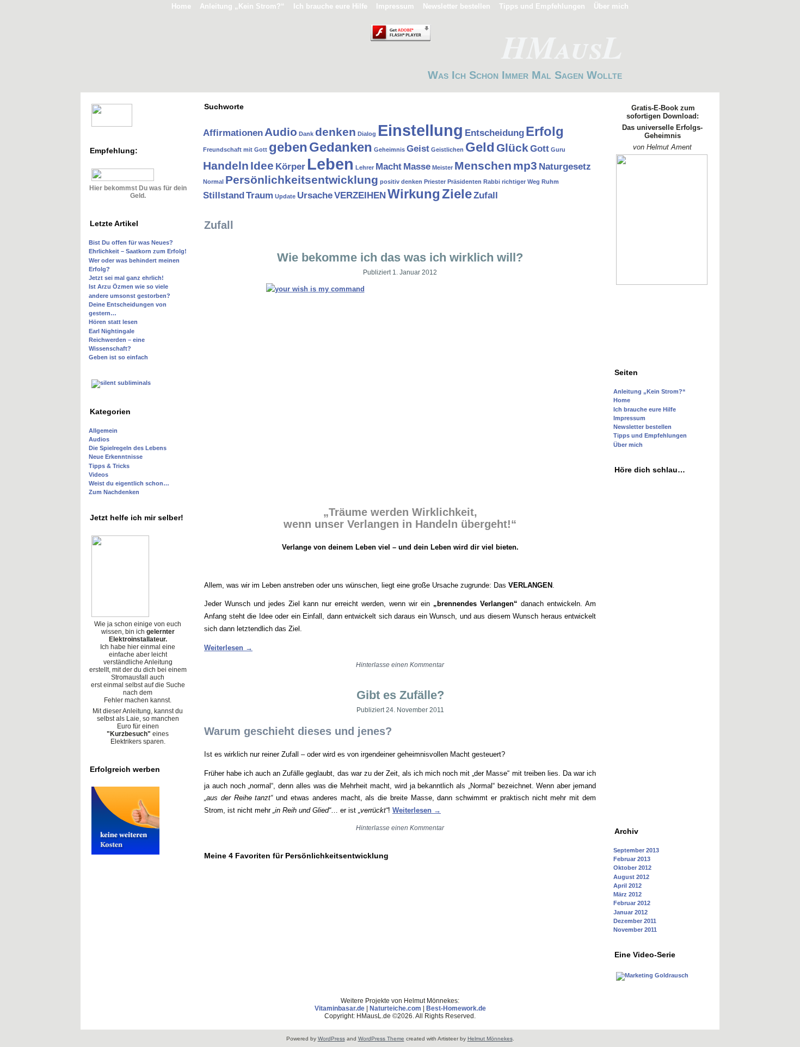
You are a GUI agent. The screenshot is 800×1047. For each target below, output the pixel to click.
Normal (213, 181)
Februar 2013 (631, 859)
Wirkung (413, 193)
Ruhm (550, 181)
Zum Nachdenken (114, 492)
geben (288, 147)
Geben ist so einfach (118, 357)
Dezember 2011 (634, 921)
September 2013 (636, 850)
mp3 (525, 165)
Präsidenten (464, 181)
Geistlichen (447, 149)
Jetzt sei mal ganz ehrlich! (126, 278)
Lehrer (364, 167)
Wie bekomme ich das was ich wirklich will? (400, 257)
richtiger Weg (521, 181)
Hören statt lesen (113, 322)
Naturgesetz (565, 166)
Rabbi (491, 181)
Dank (306, 133)
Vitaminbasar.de (340, 1008)
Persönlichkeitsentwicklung (301, 179)
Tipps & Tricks (109, 466)
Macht (389, 166)
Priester (435, 181)
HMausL (562, 46)
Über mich (628, 444)
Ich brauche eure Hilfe (644, 409)
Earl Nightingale (111, 331)
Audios (99, 439)
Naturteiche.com (395, 1008)
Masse (416, 166)
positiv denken (401, 181)
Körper (290, 166)
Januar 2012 (630, 912)
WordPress (331, 1039)
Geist (418, 149)
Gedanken (340, 147)
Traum (259, 195)
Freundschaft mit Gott (235, 149)
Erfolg (545, 131)
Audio (280, 132)
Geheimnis (389, 149)
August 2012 (631, 877)
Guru (558, 149)
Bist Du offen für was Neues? (131, 242)
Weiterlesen (228, 648)
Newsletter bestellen (642, 426)
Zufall (485, 195)
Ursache (315, 195)
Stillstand (223, 195)
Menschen (483, 165)
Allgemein (103, 430)
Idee (262, 165)
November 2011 (635, 929)
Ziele (457, 193)
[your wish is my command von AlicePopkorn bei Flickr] (400, 379)
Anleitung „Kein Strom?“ (649, 391)
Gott (539, 149)
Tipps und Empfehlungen (650, 435)
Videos (98, 474)
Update (285, 196)
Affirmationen (233, 133)
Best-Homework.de (456, 1008)
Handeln (226, 165)
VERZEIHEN (360, 195)
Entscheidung (494, 133)
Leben (330, 164)
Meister (442, 167)
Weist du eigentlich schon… (129, 483)
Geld (480, 147)
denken (335, 132)
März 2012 (627, 894)
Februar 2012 (631, 903)
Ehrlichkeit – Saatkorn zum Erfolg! (138, 251)
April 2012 (627, 885)
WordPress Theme (381, 1039)
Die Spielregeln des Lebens (128, 448)
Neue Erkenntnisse (116, 456)
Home (621, 400)
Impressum (629, 418)
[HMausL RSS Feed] (91, 1016)
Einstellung (420, 130)
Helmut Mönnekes (490, 1039)
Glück (512, 147)
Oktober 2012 (632, 867)
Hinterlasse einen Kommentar (400, 665)
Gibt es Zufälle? (400, 695)
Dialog (367, 133)
